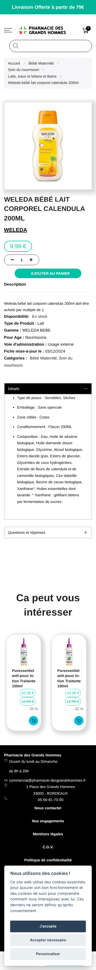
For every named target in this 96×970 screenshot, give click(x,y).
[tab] (48, 532)
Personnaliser (48, 954)
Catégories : (15, 358)
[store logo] (48, 30)
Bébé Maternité (43, 358)
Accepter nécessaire (48, 940)
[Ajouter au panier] (33, 720)
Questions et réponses (26, 532)
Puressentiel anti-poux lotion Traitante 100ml (23, 678)
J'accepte (48, 926)
